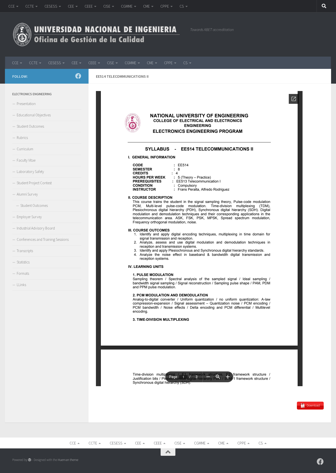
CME (146, 6)
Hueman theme (68, 460)
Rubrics (22, 137)
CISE (106, 6)
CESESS (51, 6)
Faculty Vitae (26, 160)
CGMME (127, 6)
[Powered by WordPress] (29, 459)
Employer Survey (29, 216)
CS (182, 6)
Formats (23, 273)
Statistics (23, 262)
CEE (71, 6)
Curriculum (25, 149)
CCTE (29, 6)
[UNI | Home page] (98, 34)
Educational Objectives (34, 115)
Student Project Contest (34, 183)
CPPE (164, 6)
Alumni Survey (27, 194)
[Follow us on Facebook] (78, 76)
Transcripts (25, 250)
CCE (11, 6)
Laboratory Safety (30, 171)
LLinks (21, 284)
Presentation (26, 103)
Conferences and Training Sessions (43, 239)
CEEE (89, 6)
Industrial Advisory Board (36, 228)
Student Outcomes (30, 126)
